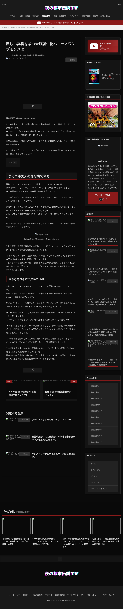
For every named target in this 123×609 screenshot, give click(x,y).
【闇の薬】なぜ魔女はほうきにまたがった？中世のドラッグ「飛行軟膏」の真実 (15, 541)
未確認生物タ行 (96, 411)
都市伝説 (35, 16)
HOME (4, 27)
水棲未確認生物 (40, 55)
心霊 (21, 16)
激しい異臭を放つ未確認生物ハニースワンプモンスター (36, 27)
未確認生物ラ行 (96, 442)
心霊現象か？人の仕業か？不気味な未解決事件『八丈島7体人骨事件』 (53, 438)
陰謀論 (27, 16)
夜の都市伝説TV (68, 600)
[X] (32, 106)
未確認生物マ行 (96, 430)
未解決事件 (113, 341)
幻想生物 (62, 16)
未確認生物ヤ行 (96, 436)
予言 (55, 16)
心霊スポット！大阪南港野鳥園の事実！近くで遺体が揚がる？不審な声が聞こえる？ (105, 541)
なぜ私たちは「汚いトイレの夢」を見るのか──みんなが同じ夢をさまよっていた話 (102, 241)
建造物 (95, 16)
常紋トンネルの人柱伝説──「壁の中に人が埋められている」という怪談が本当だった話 (102, 271)
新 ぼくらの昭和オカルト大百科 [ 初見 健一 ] (112, 74)
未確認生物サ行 (96, 405)
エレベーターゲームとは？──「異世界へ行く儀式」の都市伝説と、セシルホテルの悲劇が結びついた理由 (102, 302)
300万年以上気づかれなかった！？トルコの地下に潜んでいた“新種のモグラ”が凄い (45, 541)
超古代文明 (86, 16)
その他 (12, 27)
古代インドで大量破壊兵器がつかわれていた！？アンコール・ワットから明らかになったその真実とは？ (75, 543)
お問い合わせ (105, 16)
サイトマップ (96, 482)
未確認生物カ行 (96, 398)
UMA (24, 55)
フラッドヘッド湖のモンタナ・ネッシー (51, 419)
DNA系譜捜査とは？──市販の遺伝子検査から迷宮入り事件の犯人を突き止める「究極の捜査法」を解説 (103, 332)
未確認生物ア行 (96, 392)
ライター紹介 (96, 470)
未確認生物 (46, 16)
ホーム (93, 464)
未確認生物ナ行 (96, 417)
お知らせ (94, 476)
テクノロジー (75, 16)
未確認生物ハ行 (96, 423)
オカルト (13, 16)
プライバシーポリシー (99, 489)
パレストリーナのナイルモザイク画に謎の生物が (53, 455)
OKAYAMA (30, 118)
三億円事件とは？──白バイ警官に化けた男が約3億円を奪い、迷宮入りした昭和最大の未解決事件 (103, 362)
